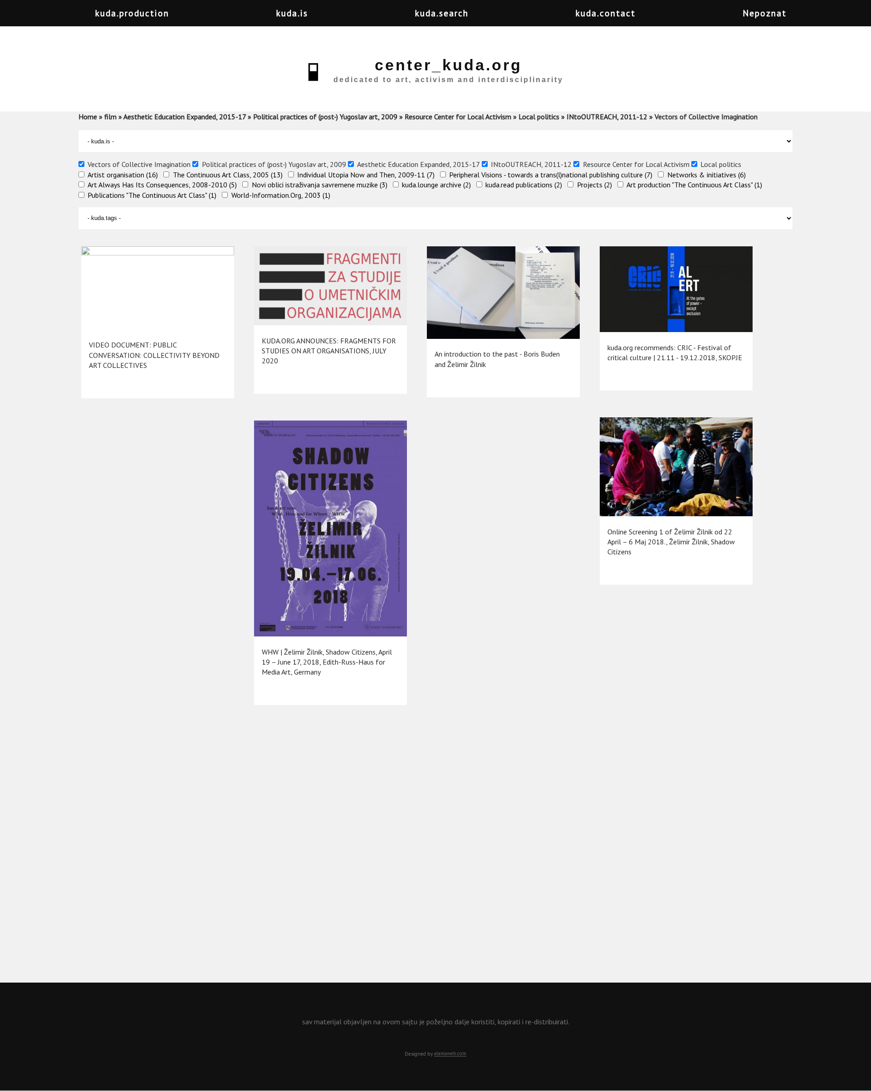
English (852, 19)
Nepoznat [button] (765, 13)
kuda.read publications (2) (523, 184)
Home (87, 116)
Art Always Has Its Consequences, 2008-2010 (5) (162, 184)
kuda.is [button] (292, 13)
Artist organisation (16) (123, 174)
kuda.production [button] (132, 13)
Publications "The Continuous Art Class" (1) (152, 195)
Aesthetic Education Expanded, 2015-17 (184, 116)
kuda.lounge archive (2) (436, 184)
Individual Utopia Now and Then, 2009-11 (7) (366, 174)
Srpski (834, 19)
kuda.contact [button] (606, 13)
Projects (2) (594, 184)
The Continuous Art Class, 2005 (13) (228, 174)
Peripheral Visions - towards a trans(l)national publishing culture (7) (550, 174)
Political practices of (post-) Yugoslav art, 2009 (325, 116)
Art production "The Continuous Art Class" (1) (694, 184)
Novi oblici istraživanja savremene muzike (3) (319, 184)
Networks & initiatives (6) (706, 174)
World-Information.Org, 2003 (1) (280, 195)
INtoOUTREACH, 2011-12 (607, 116)
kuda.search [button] (442, 13)
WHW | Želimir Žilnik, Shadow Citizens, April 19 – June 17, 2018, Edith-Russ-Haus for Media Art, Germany (327, 662)
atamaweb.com (450, 1054)
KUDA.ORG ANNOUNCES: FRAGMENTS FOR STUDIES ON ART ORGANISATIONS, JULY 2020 (329, 351)
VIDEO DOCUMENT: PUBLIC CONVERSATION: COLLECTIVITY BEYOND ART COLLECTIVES (154, 355)
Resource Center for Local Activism (458, 116)
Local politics (539, 116)
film (110, 116)
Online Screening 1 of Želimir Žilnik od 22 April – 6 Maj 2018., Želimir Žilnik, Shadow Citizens (671, 542)
